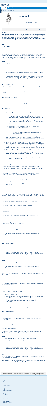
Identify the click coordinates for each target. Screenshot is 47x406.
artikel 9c (39, 132)
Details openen (0, 11)
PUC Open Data (5, 395)
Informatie (24, 29)
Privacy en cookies (6, 386)
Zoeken (4, 382)
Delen (43, 29)
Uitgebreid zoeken (15, 7)
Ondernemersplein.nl (6, 401)
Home (9, 7)
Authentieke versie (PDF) (15, 30)
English (4, 380)
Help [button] (44, 7)
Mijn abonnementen (23, 7)
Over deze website (6, 377)
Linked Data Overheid (6, 394)
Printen (37, 29)
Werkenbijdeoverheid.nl (7, 402)
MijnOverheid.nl (5, 398)
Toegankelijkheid (6, 388)
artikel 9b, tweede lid (32, 144)
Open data (5, 393)
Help (3, 381)
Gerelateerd (31, 29)
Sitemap (4, 389)
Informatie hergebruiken (7, 385)
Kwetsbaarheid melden (7, 390)
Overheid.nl (4, 8)
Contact (4, 379)
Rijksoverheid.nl (5, 400)
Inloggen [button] (41, 4)
